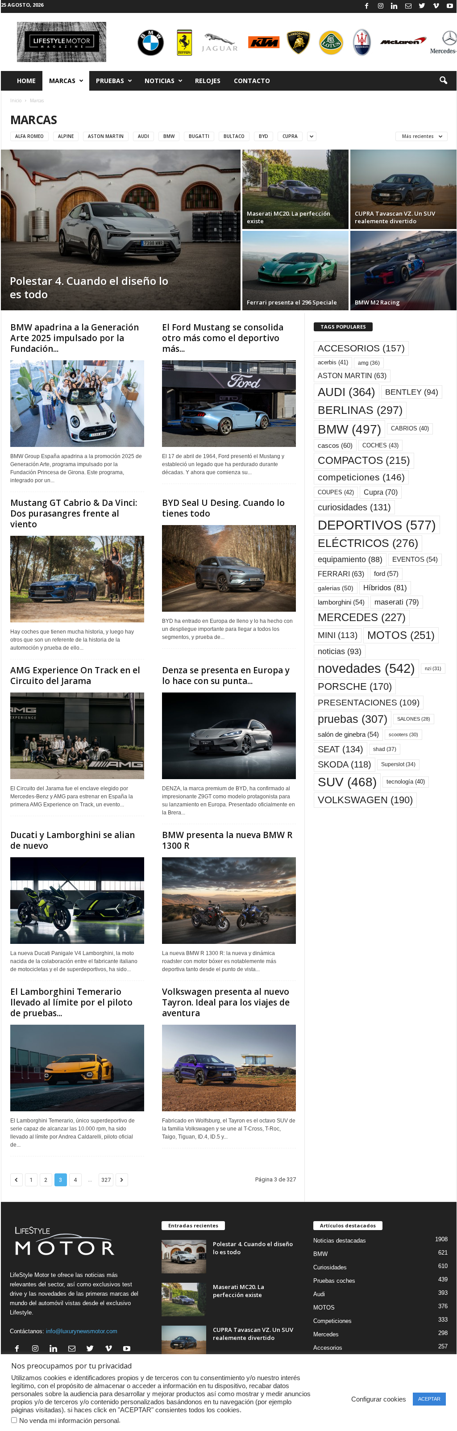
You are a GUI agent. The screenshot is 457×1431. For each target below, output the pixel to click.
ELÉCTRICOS (368, 543)
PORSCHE (355, 686)
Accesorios (327, 1347)
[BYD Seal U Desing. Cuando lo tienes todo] (229, 568)
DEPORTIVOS (377, 524)
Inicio (15, 100)
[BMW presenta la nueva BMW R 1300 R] (229, 900)
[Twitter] (422, 6)
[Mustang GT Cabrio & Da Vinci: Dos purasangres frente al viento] (77, 579)
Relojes (207, 80)
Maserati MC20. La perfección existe (238, 1291)
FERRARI (341, 574)
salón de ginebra (348, 734)
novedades (366, 668)
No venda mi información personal (69, 1420)
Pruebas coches (334, 1280)
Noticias (159, 80)
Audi (143, 136)
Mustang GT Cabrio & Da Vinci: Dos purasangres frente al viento (73, 513)
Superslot (398, 764)
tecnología (405, 781)
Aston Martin (106, 136)
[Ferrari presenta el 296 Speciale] (295, 270)
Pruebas (110, 80)
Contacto (252, 80)
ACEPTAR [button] (429, 1399)
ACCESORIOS (361, 348)
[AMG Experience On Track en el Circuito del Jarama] (77, 736)
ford (386, 573)
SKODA (344, 764)
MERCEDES (362, 617)
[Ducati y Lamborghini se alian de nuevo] (77, 900)
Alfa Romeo (29, 136)
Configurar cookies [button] (378, 1399)
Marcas (62, 80)
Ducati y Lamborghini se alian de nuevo (72, 840)
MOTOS (401, 635)
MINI (337, 635)
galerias (335, 588)
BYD (263, 136)
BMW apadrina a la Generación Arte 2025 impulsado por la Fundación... (74, 338)
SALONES (413, 719)
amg (369, 363)
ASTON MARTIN (352, 376)
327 (106, 1180)
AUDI (346, 392)
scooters (403, 734)
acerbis (333, 362)
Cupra (381, 492)
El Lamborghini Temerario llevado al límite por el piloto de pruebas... (71, 1002)
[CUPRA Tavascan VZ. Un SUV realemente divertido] (403, 189)
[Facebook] (366, 6)
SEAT (340, 749)
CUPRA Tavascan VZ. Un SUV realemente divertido (253, 1334)
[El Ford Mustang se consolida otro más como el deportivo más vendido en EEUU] (229, 403)
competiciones (361, 477)
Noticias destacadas (339, 1240)
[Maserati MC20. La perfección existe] (295, 189)
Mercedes (326, 1334)
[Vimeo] (436, 6)
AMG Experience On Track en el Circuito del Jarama (75, 675)
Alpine (66, 136)
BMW (168, 136)
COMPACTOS (364, 460)
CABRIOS (410, 428)
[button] (443, 81)
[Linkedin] (394, 6)
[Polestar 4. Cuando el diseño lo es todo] (121, 230)
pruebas (352, 719)
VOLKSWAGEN (365, 799)
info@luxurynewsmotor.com (81, 1331)
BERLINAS (360, 410)
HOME (26, 80)
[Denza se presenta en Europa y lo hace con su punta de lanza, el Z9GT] (229, 736)
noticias (339, 651)
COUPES (336, 492)
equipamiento (350, 559)
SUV (347, 782)
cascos (335, 445)
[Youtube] (450, 6)
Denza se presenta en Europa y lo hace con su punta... (226, 675)
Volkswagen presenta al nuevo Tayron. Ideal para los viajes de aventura (226, 1002)
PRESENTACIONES (369, 702)
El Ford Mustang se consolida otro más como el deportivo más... (222, 338)
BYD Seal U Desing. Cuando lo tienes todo (223, 508)
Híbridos (385, 588)
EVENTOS (415, 559)
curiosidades (354, 507)
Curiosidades (330, 1267)
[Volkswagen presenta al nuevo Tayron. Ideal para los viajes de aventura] (229, 1068)
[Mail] (408, 6)
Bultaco (234, 136)
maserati (396, 602)
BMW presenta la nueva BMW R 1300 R (227, 840)
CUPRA (290, 136)
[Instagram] (380, 6)
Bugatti (199, 136)
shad (384, 749)
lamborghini (341, 602)
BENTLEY (411, 392)
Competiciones (332, 1321)
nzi (433, 668)
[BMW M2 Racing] (403, 270)
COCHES (380, 445)
